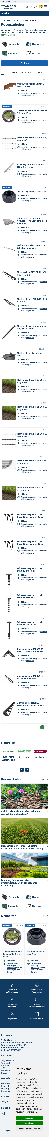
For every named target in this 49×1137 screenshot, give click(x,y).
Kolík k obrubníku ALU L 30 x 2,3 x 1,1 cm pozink (31, 246)
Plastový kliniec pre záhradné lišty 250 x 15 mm (31, 327)
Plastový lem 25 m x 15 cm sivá (30, 354)
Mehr (44, 779)
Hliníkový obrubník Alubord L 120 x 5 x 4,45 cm (31, 165)
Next (27, 770)
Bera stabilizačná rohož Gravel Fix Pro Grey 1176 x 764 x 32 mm (32, 221)
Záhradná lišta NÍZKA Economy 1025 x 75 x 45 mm (31, 704)
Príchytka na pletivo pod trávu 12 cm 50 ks (29, 569)
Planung (5, 1088)
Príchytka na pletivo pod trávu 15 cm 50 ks (29, 596)
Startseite (5, 20)
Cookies (4, 1073)
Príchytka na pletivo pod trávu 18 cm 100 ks (29, 623)
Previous (22, 770)
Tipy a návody (7, 1060)
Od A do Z (38, 72)
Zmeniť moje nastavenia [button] (29, 1128)
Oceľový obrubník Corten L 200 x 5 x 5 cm (30, 85)
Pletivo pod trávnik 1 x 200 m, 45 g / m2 (32, 408)
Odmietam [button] (29, 1123)
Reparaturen (7, 1086)
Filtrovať (26, 63)
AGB (3, 1068)
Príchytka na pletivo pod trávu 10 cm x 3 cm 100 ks (30, 515)
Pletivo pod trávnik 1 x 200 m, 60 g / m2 (32, 435)
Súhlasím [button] (29, 1118)
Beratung (5, 1091)
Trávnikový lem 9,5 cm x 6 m (31, 191)
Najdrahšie (25, 72)
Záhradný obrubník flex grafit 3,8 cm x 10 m (12, 954)
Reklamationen (8, 1065)
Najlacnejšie (12, 72)
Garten (16, 20)
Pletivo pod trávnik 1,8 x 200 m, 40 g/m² (31, 461)
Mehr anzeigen (8, 35)
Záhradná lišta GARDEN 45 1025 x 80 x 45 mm (30, 677)
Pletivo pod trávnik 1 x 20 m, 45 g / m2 (31, 381)
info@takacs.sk (11, 1)
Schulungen (6, 1083)
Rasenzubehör (30, 20)
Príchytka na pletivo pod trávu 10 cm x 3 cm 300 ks (30, 542)
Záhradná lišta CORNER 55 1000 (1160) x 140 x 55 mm (30, 650)
